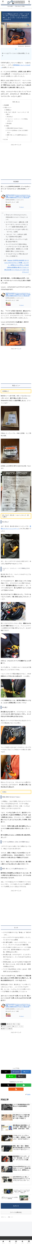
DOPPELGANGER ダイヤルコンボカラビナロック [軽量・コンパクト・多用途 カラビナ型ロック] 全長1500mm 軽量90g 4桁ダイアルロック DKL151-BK (18, 196)
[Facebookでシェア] (5, 738)
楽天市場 (9, 206)
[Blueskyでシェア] (19, 734)
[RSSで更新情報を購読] (15, 1089)
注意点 (7, 125)
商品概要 (6, 105)
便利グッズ (5, 1028)
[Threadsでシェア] (12, 738)
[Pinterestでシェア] (8, 743)
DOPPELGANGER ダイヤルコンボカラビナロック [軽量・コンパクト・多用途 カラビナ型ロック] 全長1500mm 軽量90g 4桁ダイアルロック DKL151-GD (18, 294)
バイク (4, 1024)
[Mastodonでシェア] (12, 734)
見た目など (10, 116)
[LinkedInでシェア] (16, 743)
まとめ (6, 139)
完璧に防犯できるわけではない (15, 128)
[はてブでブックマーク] (19, 738)
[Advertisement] (16, 162)
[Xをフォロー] (8, 1085)
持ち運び (9, 123)
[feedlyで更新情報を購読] (23, 1085)
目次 (13, 102)
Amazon (9, 303)
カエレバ (22, 305)
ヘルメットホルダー (7, 1026)
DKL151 (10, 1024)
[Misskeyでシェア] (26, 734)
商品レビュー (7, 107)
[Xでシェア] (5, 734)
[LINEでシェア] (26, 738)
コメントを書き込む (16, 1212)
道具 (11, 1028)
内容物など (8, 109)
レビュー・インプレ (18, 1026)
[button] (21, 1076)
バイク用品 (17, 1024)
